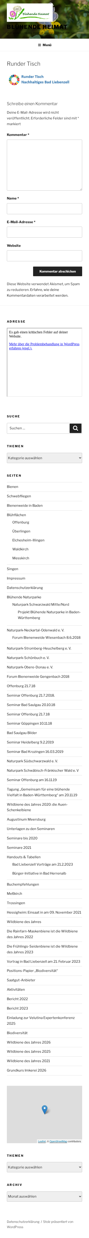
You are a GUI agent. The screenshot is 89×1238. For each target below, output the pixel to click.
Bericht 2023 (17, 1008)
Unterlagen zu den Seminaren (31, 829)
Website (14, 246)
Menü (47, 45)
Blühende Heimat (37, 27)
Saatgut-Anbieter (21, 980)
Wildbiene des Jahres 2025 (29, 1051)
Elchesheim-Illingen (28, 540)
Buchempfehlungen (23, 884)
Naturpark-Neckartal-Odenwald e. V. (35, 630)
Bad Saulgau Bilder (22, 733)
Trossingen (16, 903)
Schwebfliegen (19, 496)
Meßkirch (14, 894)
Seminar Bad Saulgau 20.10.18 (31, 705)
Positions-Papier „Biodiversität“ (32, 971)
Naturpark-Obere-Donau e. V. (30, 667)
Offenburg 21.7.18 (21, 686)
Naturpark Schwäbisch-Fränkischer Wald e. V (43, 770)
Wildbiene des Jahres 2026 (29, 1042)
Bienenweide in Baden (25, 506)
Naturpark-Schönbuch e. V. (28, 658)
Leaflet (42, 1141)
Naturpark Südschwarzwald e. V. (32, 761)
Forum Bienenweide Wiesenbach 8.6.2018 (46, 638)
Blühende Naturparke (24, 597)
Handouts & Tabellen (24, 857)
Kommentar (18, 135)
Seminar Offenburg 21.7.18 (28, 714)
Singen (12, 569)
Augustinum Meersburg (26, 819)
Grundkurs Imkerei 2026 (26, 1070)
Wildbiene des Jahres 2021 (28, 1061)
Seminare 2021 (19, 848)
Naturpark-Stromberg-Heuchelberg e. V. (39, 648)
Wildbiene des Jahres (24, 922)
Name (13, 198)
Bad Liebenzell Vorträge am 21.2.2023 (42, 864)
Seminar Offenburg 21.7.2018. (31, 695)
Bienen (12, 487)
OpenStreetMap (58, 1141)
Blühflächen (16, 515)
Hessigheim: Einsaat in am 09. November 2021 (44, 912)
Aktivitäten (16, 990)
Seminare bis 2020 (22, 838)
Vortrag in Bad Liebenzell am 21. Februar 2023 (43, 961)
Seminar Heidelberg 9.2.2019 (30, 742)
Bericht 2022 (17, 999)
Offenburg (20, 522)
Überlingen (21, 531)
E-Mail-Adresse (21, 222)
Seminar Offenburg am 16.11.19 (32, 780)
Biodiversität (17, 1033)
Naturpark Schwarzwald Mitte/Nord (40, 604)
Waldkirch (20, 549)
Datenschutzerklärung (25, 588)
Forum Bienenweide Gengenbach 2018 (38, 677)
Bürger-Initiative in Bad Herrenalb (39, 873)
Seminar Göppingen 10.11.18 (29, 723)
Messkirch (20, 558)
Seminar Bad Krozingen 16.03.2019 (35, 752)
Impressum (16, 578)
